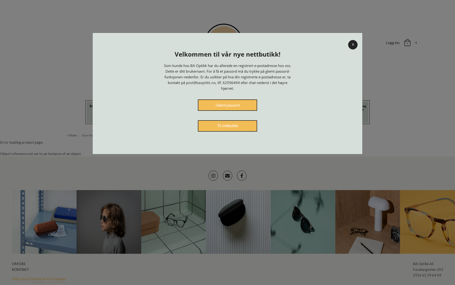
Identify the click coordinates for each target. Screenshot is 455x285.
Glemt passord (228, 105)
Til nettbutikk (227, 126)
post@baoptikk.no (201, 82)
